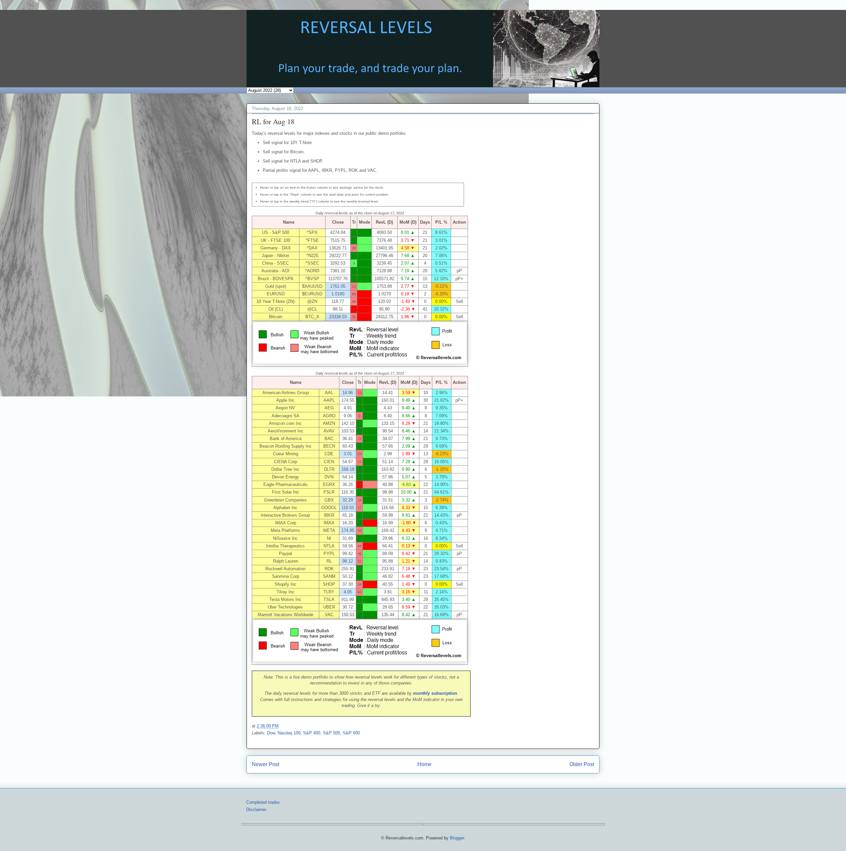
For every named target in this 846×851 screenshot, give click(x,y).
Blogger (457, 837)
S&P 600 (351, 732)
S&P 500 (331, 732)
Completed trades (263, 802)
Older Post (581, 764)
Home (424, 764)
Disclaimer (256, 809)
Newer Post (265, 764)
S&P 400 (311, 732)
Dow (271, 732)
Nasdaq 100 (289, 732)
